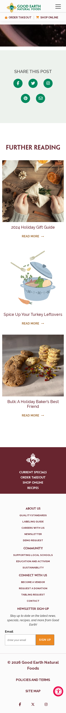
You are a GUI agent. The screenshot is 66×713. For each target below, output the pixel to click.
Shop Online (49, 17)
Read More (33, 236)
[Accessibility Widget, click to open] (58, 691)
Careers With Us (33, 527)
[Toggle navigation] (58, 6)
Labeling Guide (33, 521)
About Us (33, 508)
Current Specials (33, 472)
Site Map (33, 691)
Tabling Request (33, 594)
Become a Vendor (33, 582)
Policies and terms (33, 680)
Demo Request (33, 540)
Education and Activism (33, 561)
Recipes (33, 488)
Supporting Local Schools (33, 555)
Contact (33, 600)
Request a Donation (33, 588)
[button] (19, 705)
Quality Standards (33, 515)
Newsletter (33, 534)
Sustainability (33, 567)
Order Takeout (20, 17)
